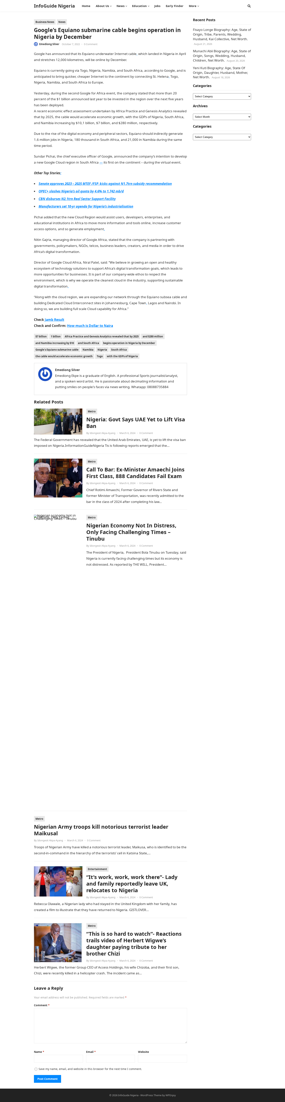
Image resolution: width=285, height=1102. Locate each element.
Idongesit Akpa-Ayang (102, 433)
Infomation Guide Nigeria (146, 59)
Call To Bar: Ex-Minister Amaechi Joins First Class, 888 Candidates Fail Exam (135, 473)
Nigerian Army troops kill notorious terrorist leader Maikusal (101, 830)
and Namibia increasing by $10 (54, 343)
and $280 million (153, 336)
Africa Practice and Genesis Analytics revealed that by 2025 (102, 336)
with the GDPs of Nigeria (122, 356)
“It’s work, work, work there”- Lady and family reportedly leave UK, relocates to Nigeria (131, 883)
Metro (92, 411)
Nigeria (102, 349)
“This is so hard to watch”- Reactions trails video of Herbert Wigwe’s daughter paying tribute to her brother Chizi (134, 943)
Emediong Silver (49, 44)
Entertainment (97, 869)
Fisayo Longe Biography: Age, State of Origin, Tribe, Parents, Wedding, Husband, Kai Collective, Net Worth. (222, 34)
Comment (42, 1005)
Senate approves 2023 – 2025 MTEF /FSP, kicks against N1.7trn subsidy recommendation (105, 183)
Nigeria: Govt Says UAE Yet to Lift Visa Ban (135, 422)
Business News (44, 22)
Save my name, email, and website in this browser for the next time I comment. (90, 1069)
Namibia (88, 349)
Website (143, 1052)
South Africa (119, 349)
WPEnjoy (171, 1095)
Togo (100, 356)
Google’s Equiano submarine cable (57, 349)
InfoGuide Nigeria (54, 6)
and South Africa (88, 343)
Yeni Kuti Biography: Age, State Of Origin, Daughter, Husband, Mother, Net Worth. (220, 72)
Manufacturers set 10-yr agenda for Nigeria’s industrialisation (86, 206)
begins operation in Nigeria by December (129, 343)
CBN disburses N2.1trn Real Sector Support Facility (77, 199)
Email (91, 1052)
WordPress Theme (151, 1095)
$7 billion (41, 336)
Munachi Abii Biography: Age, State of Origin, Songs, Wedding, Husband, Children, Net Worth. (222, 56)
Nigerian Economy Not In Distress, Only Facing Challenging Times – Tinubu (131, 532)
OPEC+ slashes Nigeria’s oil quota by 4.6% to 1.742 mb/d (81, 191)
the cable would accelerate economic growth (64, 356)
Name (39, 1052)
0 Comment (91, 44)
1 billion (56, 336)
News (61, 22)
